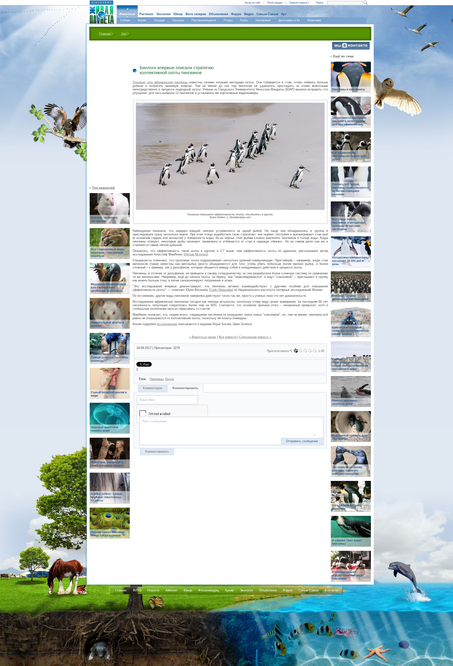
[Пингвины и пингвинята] (351, 80)
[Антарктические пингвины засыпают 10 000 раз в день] (351, 254)
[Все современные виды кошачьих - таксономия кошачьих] (110, 246)
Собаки (125, 20)
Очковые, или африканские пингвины (160, 82)
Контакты (331, 590)
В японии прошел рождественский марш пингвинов (348, 575)
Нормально (305, 350)
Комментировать (185, 388)
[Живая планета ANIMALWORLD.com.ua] (100, 14)
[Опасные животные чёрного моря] (110, 421)
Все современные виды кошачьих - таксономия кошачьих (108, 253)
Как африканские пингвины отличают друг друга (349, 156)
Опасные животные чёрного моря (104, 429)
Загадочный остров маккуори (346, 507)
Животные (127, 14)
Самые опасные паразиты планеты (109, 359)
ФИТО (137, 590)
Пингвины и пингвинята (348, 89)
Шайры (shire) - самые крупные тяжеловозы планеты (106, 497)
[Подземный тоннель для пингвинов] (351, 429)
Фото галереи (195, 14)
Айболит (171, 590)
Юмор (178, 14)
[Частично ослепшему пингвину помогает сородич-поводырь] (351, 464)
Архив (229, 590)
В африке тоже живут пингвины (347, 542)
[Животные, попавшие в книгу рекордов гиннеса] (110, 456)
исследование (167, 324)
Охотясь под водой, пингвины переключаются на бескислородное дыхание (350, 189)
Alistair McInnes (196, 254)
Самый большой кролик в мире (109, 394)
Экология (163, 14)
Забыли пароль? (299, 2)
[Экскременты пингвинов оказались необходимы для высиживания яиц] (351, 115)
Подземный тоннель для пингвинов (349, 437)
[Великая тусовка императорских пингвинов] (351, 289)
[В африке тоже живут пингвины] (351, 534)
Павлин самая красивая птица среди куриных (108, 533)
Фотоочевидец (208, 590)
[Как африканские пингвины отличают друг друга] (351, 150)
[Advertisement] (107, 112)
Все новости (227, 337)
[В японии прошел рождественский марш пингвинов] (351, 569)
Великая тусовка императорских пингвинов (350, 297)
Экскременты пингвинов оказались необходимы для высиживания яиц (349, 121)
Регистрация (274, 2)
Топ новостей (103, 188)
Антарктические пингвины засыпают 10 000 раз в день (350, 261)
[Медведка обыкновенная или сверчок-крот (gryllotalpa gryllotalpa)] (110, 281)
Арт (283, 14)
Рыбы (244, 20)
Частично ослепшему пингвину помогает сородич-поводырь (347, 470)
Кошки (142, 20)
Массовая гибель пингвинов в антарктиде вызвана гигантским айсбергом (348, 224)
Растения (146, 14)
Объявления (218, 14)
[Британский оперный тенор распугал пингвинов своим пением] (351, 324)
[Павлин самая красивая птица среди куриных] (110, 526)
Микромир (314, 20)
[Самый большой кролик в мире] (110, 386)
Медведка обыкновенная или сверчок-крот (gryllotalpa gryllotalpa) (108, 288)
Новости (153, 590)
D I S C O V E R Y (101, 2)
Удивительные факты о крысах (107, 324)
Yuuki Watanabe (221, 290)
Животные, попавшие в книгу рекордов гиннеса (107, 464)
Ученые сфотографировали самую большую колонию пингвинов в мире (350, 364)
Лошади (159, 20)
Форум (236, 14)
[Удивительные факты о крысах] (110, 316)
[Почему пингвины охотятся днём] (351, 394)
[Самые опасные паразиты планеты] (110, 351)
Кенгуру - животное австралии (104, 219)
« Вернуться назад (202, 337)
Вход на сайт (252, 2)
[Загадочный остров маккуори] (351, 499)
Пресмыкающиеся (204, 20)
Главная (105, 33)
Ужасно (296, 350)
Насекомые (263, 20)
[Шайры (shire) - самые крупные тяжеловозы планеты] (110, 491)
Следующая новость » (255, 337)
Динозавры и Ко (289, 20)
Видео (249, 14)
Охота (169, 379)
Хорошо (310, 350)
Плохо (300, 350)
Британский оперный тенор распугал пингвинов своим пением (350, 331)
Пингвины (156, 379)
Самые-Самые (267, 14)
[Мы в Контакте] (351, 48)
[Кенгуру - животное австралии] (110, 211)
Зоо (123, 33)
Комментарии (152, 388)
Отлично (314, 350)
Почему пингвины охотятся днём (344, 402)
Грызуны (178, 20)
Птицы (228, 20)
